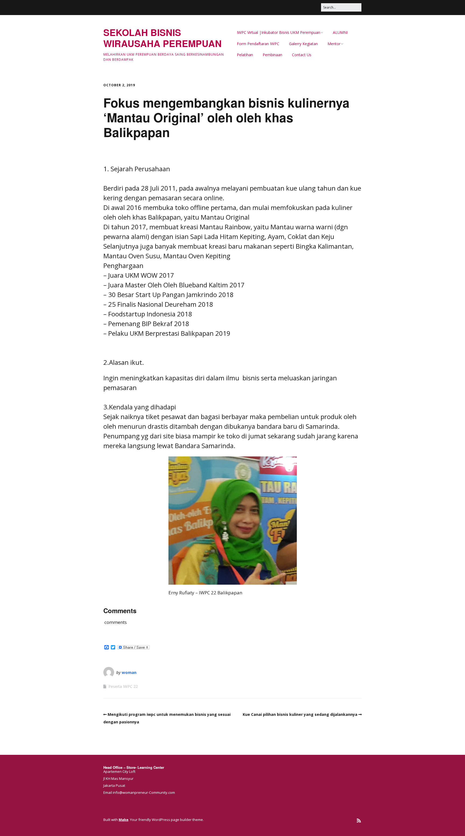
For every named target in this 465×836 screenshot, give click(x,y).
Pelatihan (245, 54)
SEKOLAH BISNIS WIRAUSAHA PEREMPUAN (162, 38)
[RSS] (359, 820)
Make (123, 819)
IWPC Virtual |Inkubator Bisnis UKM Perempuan (278, 32)
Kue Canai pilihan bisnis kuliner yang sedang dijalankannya (300, 714)
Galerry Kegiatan (303, 43)
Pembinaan (272, 54)
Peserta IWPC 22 (123, 686)
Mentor (333, 43)
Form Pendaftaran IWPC (258, 43)
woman (129, 672)
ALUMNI (340, 32)
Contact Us (301, 54)
